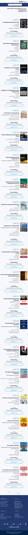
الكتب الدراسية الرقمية (4, 504)
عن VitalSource (18, 501)
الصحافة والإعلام (18, 503)
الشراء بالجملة (4, 503)
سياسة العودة (17, 513)
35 (9, 492)
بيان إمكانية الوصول (5, 501)
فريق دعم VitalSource (19, 516)
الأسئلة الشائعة (17, 515)
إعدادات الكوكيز (3, 518)
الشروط (2, 515)
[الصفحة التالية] (7, 492)
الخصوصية (2, 513)
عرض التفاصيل (14, 35)
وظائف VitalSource (19, 504)
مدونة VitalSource (19, 507)
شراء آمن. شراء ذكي (4, 506)
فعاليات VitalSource (19, 506)
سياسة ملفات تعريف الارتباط (6, 516)
